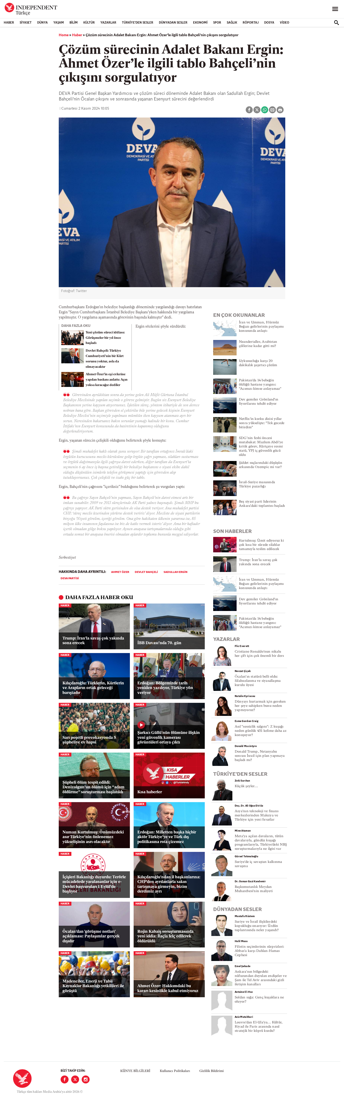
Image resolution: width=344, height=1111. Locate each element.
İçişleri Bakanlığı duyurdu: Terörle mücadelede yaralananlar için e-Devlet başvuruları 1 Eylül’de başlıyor (94, 884)
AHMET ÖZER (120, 572)
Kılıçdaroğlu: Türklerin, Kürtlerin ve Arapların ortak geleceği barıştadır (93, 688)
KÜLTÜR (89, 22)
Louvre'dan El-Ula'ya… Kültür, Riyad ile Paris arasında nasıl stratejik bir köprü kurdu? (258, 1027)
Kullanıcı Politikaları (175, 1071)
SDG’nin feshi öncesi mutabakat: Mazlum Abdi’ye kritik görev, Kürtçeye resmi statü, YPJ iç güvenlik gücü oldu (261, 446)
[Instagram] (86, 1079)
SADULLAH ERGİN (175, 572)
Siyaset (26, 22)
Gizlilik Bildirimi (211, 1071)
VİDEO (284, 22)
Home (64, 35)
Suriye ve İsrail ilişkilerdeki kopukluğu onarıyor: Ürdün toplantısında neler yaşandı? (257, 926)
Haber (9, 22)
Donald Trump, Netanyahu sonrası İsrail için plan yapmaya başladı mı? (260, 756)
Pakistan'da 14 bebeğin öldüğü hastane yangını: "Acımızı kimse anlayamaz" (260, 385)
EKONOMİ (200, 22)
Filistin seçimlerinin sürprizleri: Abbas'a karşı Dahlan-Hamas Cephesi (259, 951)
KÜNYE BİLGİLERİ (135, 1071)
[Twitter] (75, 1079)
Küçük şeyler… (246, 786)
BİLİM (74, 22)
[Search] (336, 22)
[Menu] (335, 9)
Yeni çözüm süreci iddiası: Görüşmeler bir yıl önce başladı (105, 338)
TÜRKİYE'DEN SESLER (137, 22)
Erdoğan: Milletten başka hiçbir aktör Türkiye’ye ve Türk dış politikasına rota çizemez (166, 837)
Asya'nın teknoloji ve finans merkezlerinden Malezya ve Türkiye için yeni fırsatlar (256, 816)
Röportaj (251, 22)
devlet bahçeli (146, 572)
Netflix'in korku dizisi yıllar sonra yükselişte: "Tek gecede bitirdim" (261, 423)
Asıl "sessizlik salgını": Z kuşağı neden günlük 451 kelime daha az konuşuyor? (260, 731)
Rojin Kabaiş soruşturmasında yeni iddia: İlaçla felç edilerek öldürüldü (165, 936)
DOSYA (269, 22)
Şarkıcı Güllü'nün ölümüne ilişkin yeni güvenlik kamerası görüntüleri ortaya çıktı (168, 737)
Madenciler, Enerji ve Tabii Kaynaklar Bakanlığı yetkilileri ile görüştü (93, 986)
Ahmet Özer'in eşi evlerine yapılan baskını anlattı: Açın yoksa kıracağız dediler (107, 380)
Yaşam (58, 22)
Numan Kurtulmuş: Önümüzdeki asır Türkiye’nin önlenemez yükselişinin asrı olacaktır (93, 837)
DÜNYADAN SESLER (173, 22)
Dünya (42, 22)
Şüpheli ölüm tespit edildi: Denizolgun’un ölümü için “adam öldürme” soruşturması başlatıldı (93, 787)
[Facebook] (65, 1079)
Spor (217, 22)
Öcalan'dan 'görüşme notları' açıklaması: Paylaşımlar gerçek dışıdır (91, 936)
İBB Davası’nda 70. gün (159, 643)
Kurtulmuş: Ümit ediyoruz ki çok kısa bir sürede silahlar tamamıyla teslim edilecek (261, 545)
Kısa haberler (149, 792)
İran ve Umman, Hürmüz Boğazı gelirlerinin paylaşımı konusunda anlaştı (261, 327)
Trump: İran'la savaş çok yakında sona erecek (93, 640)
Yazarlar (108, 22)
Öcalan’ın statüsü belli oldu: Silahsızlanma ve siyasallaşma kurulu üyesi (258, 681)
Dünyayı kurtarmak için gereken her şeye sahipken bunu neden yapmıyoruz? (260, 706)
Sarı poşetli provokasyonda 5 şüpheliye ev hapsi (89, 740)
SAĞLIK (232, 22)
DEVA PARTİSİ (70, 578)
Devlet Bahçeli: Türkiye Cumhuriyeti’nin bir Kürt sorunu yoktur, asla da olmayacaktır (105, 358)
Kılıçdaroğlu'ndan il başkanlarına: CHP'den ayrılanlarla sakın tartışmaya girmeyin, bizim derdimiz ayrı (168, 884)
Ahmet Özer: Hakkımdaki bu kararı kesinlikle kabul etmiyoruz (167, 988)
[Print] (280, 109)
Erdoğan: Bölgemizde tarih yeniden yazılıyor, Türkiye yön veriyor (165, 688)
